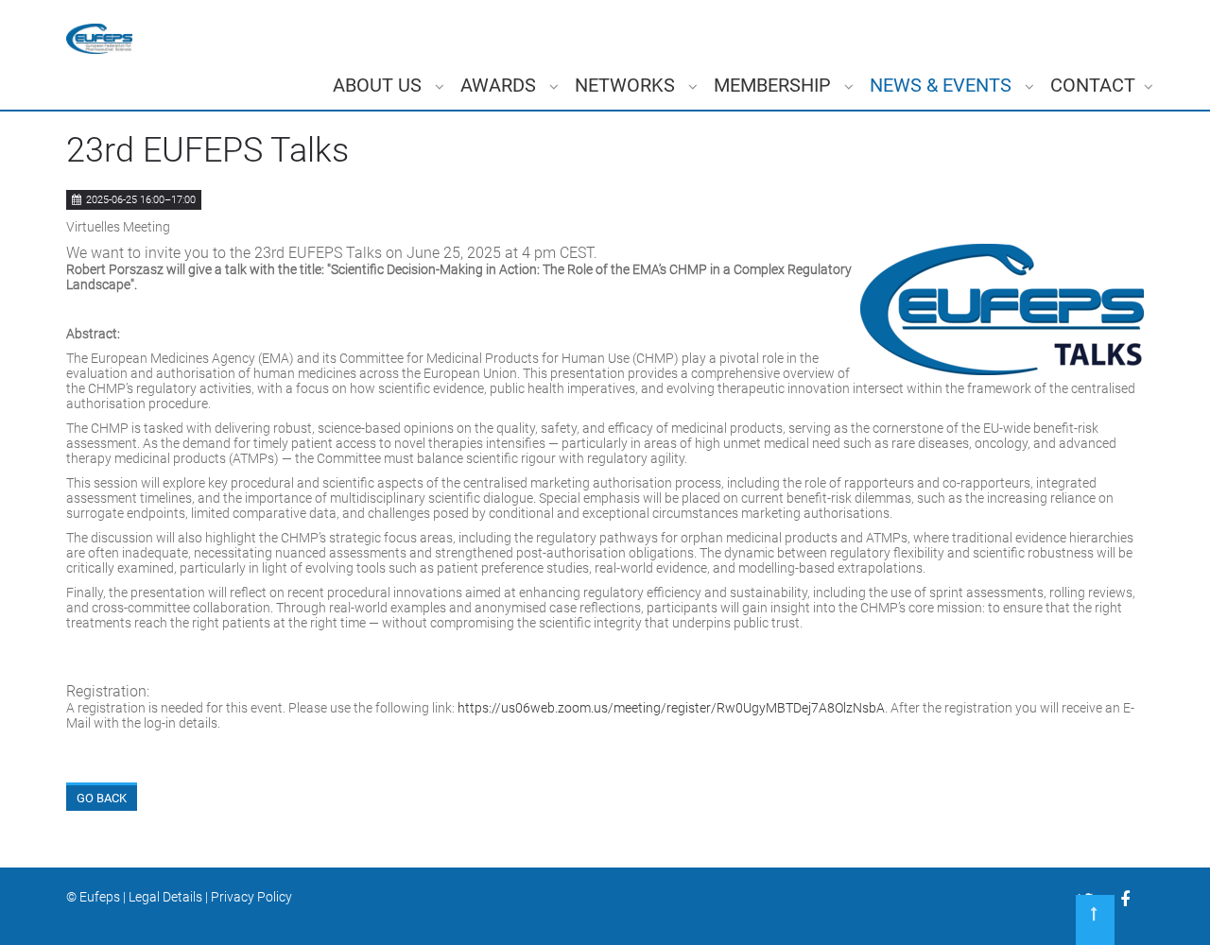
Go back (102, 798)
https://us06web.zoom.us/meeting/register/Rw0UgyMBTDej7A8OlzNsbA (671, 707)
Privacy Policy (251, 896)
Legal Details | (170, 896)
